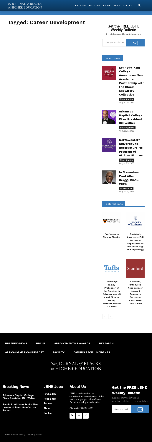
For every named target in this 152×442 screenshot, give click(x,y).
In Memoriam (126, 188)
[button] (139, 5)
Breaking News (127, 127)
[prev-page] (104, 316)
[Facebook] (86, 415)
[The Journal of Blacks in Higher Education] (24, 5)
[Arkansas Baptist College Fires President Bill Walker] (109, 117)
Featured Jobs (114, 203)
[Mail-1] (79, 415)
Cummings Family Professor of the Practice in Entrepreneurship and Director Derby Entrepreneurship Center (112, 294)
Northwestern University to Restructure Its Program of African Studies (131, 147)
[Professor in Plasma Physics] (111, 221)
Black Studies (126, 99)
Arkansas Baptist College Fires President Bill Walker (19, 396)
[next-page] (110, 316)
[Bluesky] (72, 415)
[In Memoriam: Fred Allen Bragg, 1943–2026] (109, 177)
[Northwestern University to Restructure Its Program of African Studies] (109, 145)
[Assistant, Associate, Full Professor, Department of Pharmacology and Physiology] (135, 221)
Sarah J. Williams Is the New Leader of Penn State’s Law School (20, 407)
